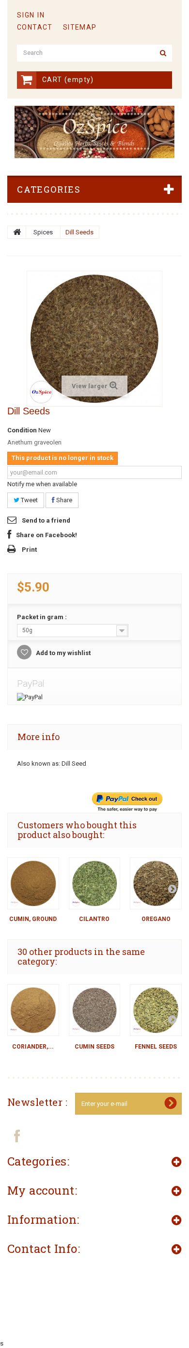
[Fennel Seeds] (156, 1010)
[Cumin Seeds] (95, 1010)
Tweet (28, 500)
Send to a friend (46, 520)
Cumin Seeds (94, 1046)
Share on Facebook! (46, 535)
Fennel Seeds (156, 1046)
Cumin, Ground (33, 919)
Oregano (156, 919)
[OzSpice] (94, 132)
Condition (22, 430)
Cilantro (94, 919)
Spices (43, 232)
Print (29, 549)
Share (63, 500)
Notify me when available (42, 484)
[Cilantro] (95, 883)
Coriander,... (33, 1046)
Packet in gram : (42, 617)
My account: (42, 1190)
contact (35, 27)
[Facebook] (17, 1135)
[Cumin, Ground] (33, 883)
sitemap (80, 27)
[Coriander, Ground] (33, 1010)
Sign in (31, 15)
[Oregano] (156, 883)
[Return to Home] (17, 232)
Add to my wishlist (62, 653)
